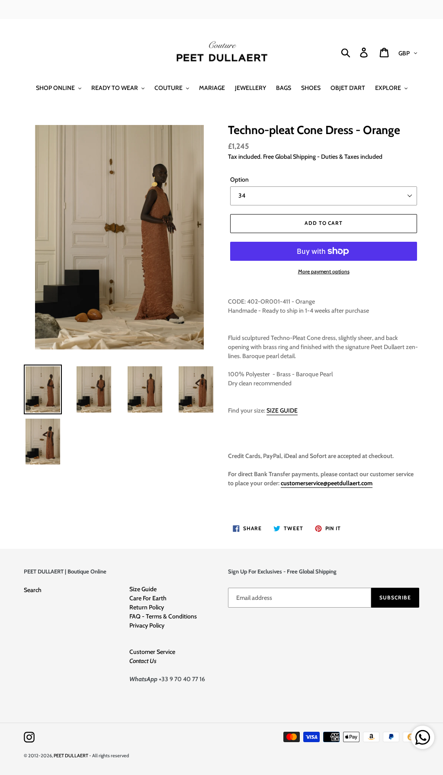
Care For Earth (148, 598)
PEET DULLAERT (71, 756)
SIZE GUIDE (282, 410)
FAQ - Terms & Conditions (163, 616)
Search (33, 590)
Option (239, 179)
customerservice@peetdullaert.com (326, 483)
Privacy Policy (146, 625)
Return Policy (146, 607)
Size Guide (143, 589)
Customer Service (152, 652)
